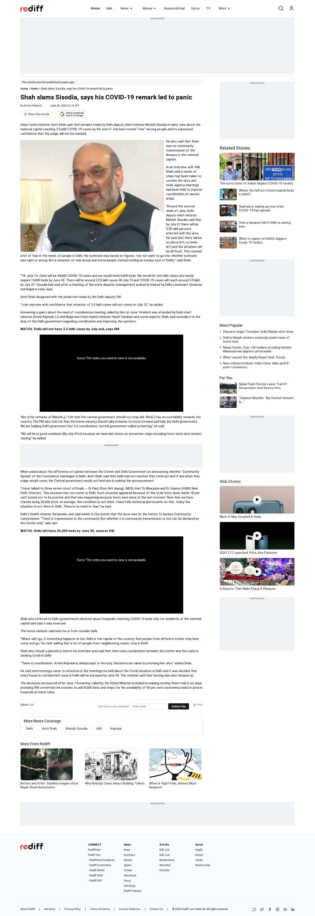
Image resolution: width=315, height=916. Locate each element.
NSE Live (164, 854)
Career (199, 860)
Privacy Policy (72, 909)
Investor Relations (130, 909)
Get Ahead (130, 875)
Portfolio (164, 870)
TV (208, 8)
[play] (257, 499)
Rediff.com (188, 909)
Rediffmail (94, 849)
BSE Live (164, 849)
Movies (128, 860)
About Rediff (27, 909)
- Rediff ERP (95, 880)
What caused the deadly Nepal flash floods (254, 357)
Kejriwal (116, 728)
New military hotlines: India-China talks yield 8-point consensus (256, 365)
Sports (128, 865)
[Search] (281, 8)
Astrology (129, 885)
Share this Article (38, 114)
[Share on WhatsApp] (254, 910)
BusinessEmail (174, 8)
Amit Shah (49, 728)
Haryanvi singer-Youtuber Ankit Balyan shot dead (258, 332)
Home (95, 8)
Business (129, 854)
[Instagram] (277, 910)
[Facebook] (270, 910)
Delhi (29, 728)
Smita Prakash (32, 105)
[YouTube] (285, 910)
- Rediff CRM (95, 875)
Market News (167, 860)
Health (199, 849)
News (125, 8)
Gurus (195, 8)
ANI (32, 704)
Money (147, 8)
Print (199, 704)
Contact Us (156, 909)
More (222, 8)
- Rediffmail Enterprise (101, 860)
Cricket (128, 870)
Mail (109, 8)
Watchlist (165, 865)
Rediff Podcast (132, 890)
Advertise (49, 909)
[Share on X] (262, 910)
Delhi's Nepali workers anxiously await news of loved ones (256, 339)
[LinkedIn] (293, 910)
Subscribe (179, 706)
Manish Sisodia (76, 728)
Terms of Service (100, 909)
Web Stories (230, 481)
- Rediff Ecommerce (99, 865)
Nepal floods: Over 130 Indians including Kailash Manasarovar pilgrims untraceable (257, 349)
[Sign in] (291, 8)
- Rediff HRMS (96, 870)
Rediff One (94, 854)
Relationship (202, 865)
